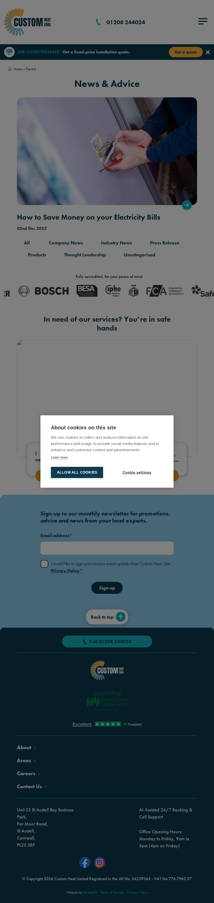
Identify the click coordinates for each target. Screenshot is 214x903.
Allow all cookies (77, 472)
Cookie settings (137, 472)
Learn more (59, 457)
